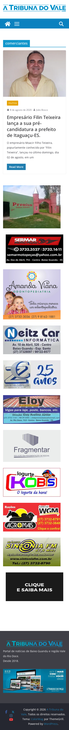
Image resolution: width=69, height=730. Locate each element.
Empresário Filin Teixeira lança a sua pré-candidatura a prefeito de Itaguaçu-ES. (34, 126)
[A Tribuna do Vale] (7, 23)
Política (12, 103)
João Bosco (42, 109)
